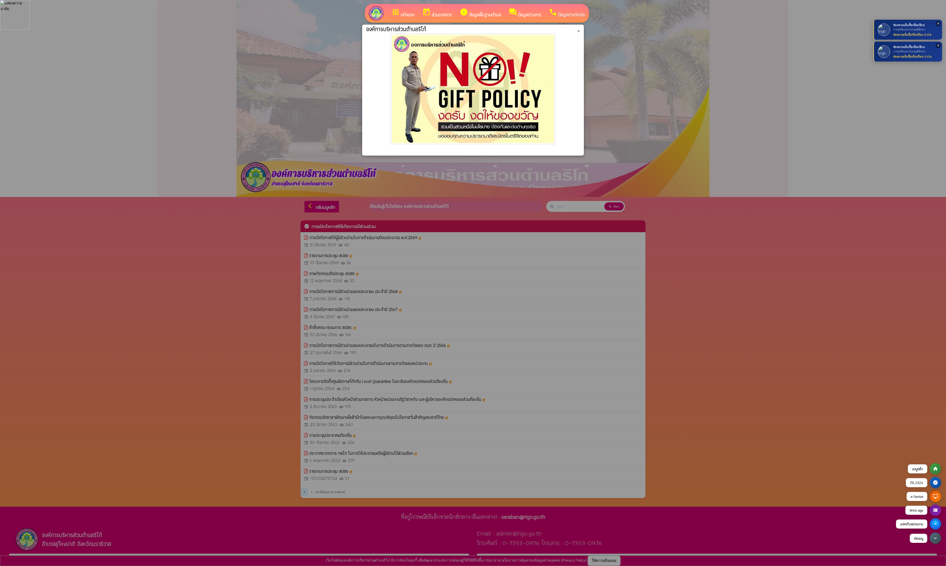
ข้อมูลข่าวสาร (525, 13)
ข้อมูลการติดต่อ (567, 13)
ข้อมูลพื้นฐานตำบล (480, 13)
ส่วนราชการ (437, 13)
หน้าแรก (402, 13)
